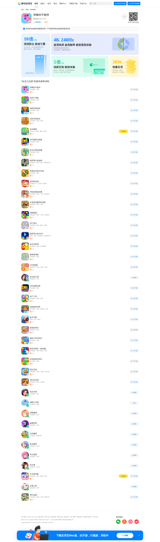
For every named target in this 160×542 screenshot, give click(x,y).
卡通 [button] (41, 194)
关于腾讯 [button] (23, 517)
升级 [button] (35, 319)
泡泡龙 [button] (42, 309)
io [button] (37, 183)
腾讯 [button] (45, 131)
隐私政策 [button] (79, 517)
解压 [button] (41, 225)
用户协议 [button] (95, 517)
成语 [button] (41, 121)
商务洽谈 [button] (47, 517)
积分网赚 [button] (43, 246)
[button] (25, 3)
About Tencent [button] (32, 517)
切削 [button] (37, 173)
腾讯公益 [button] (60, 517)
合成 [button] (37, 267)
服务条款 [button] (40, 517)
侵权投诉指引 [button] (88, 517)
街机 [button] (40, 183)
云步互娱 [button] (47, 371)
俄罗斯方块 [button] (47, 162)
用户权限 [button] (73, 517)
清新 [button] (45, 225)
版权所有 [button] (66, 517)
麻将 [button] (41, 131)
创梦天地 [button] (47, 497)
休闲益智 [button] (37, 22)
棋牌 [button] (37, 131)
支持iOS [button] (32, 131)
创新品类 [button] (47, 194)
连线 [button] (41, 204)
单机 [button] (45, 350)
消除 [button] (46, 22)
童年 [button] (41, 162)
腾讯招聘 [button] (53, 517)
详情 (134, 403)
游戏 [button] (27, 9)
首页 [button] (22, 9)
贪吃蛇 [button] (45, 183)
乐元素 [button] (42, 382)
